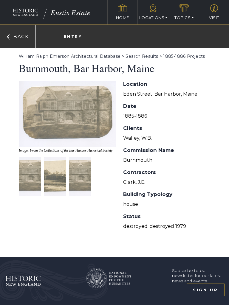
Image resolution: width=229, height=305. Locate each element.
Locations (152, 17)
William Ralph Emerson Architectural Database (69, 56)
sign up (205, 289)
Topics (182, 17)
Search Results (142, 56)
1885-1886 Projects (184, 56)
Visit (214, 17)
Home (122, 17)
